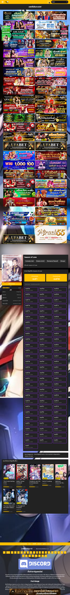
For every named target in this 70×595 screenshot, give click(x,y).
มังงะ (30, 544)
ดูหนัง (44, 544)
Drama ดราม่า (40, 261)
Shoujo (63, 261)
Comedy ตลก (29, 261)
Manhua (19, 295)
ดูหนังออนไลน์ (23, 544)
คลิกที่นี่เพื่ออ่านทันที (35, 7)
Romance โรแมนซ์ (52, 261)
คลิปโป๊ (34, 544)
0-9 (8, 552)
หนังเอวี (39, 544)
